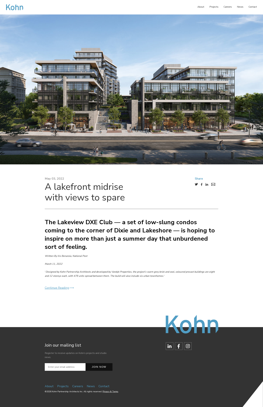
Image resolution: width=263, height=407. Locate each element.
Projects (213, 7)
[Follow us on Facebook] (178, 346)
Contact (253, 7)
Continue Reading (57, 288)
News (240, 7)
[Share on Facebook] (201, 184)
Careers (228, 7)
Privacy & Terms (110, 391)
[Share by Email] (213, 184)
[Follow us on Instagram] (188, 346)
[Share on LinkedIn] (206, 184)
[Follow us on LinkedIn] (169, 346)
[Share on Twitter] (196, 184)
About (200, 7)
